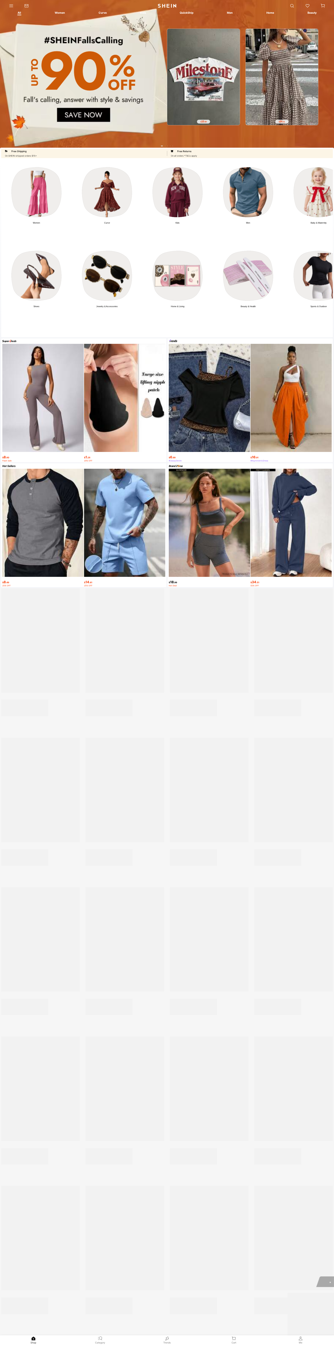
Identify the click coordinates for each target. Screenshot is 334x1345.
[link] (29, 6)
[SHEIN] (42, 728)
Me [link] (300, 1342)
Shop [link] (33, 1342)
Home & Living (177, 306)
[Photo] (36, 192)
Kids (178, 223)
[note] (9, 825)
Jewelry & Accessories (107, 306)
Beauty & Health (248, 306)
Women (36, 223)
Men (248, 223)
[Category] (9, 6)
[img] (292, 692)
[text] (203, 122)
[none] (33, 1338)
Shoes (36, 306)
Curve (107, 223)
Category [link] (100, 1342)
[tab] (19, 13)
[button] (322, 6)
